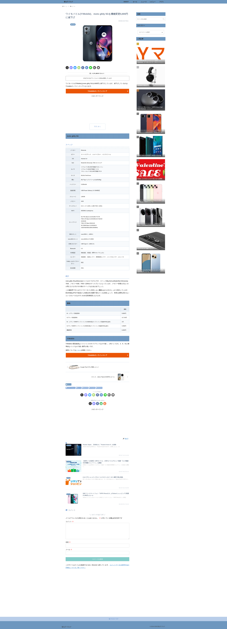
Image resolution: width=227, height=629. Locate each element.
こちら (78, 350)
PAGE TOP (114, 619)
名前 (68, 542)
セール (69, 384)
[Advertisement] (97, 109)
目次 (95, 126)
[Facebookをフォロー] (97, 403)
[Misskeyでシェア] (78, 67)
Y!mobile (93, 387)
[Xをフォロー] (90, 403)
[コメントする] (98, 67)
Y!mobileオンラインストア (97, 91)
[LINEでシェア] (90, 67)
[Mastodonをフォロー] (93, 403)
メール (69, 549)
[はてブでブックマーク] (86, 67)
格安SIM (86, 387)
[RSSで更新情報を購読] (104, 403)
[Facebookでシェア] (82, 67)
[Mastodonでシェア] (71, 67)
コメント (70, 521)
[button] (94, 67)
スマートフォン (71, 387)
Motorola (100, 387)
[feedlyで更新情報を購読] (101, 403)
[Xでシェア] (67, 67)
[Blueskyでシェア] (75, 67)
